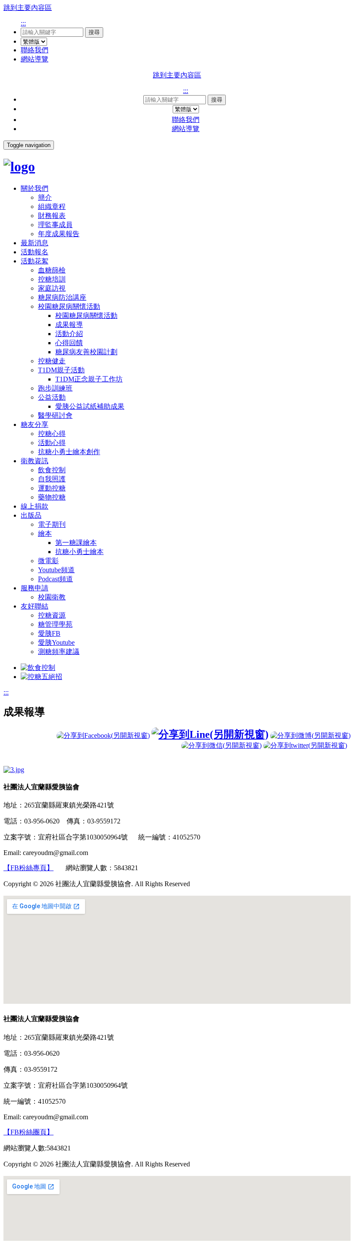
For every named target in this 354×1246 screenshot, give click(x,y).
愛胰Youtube (56, 642)
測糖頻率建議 (58, 651)
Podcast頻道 (55, 579)
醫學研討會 (55, 415)
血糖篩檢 (52, 270)
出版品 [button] (31, 515)
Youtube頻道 (56, 569)
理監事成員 (55, 224)
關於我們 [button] (34, 188)
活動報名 (34, 252)
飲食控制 (52, 470)
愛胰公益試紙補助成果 (89, 406)
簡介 (45, 197)
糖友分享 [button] (34, 424)
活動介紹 (69, 333)
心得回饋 (69, 342)
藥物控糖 (52, 497)
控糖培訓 (52, 279)
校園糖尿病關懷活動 (69, 306)
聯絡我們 (34, 50)
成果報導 (69, 324)
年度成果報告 (58, 233)
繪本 (45, 533)
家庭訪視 (52, 288)
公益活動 (52, 397)
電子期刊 (52, 524)
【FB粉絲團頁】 (28, 1132)
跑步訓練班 (55, 388)
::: (23, 23)
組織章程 (52, 206)
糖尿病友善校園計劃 (86, 352)
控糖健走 (52, 361)
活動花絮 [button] (34, 261)
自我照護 (52, 479)
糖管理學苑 (55, 624)
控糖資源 (52, 615)
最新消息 (34, 243)
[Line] (210, 734)
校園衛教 (52, 597)
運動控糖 (52, 488)
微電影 (48, 560)
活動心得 (52, 442)
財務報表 (52, 215)
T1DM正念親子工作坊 (89, 379)
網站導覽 (34, 59)
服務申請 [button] (34, 588)
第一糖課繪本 (76, 542)
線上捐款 (34, 506)
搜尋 (94, 32)
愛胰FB (49, 633)
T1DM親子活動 (61, 370)
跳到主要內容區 (27, 7)
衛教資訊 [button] (34, 460)
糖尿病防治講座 (62, 297)
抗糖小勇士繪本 (79, 551)
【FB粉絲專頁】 (28, 867)
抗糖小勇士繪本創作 (69, 451)
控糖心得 (52, 433)
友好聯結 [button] (34, 606)
